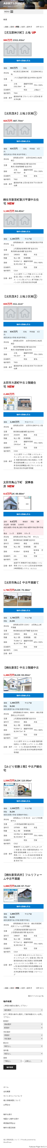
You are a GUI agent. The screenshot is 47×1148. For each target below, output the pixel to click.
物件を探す (7, 1114)
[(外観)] (10, 607)
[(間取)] (10, 797)
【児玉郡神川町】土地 (19, 32)
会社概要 (6, 1091)
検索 (5, 19)
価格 (6, 27)
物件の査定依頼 (9, 1128)
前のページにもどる (36, 996)
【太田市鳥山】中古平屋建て (21, 582)
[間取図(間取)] (10, 510)
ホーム (6, 1087)
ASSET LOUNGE (14, 3)
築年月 (29, 27)
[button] (6, 11)
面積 (12, 27)
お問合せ (6, 1105)
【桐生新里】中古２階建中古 (21, 667)
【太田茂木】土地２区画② (20, 296)
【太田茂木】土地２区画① (20, 113)
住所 (23, 27)
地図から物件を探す (11, 1119)
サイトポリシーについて (12, 1096)
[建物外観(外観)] (25, 510)
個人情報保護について (12, 1100)
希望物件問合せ (9, 1123)
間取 (17, 27)
